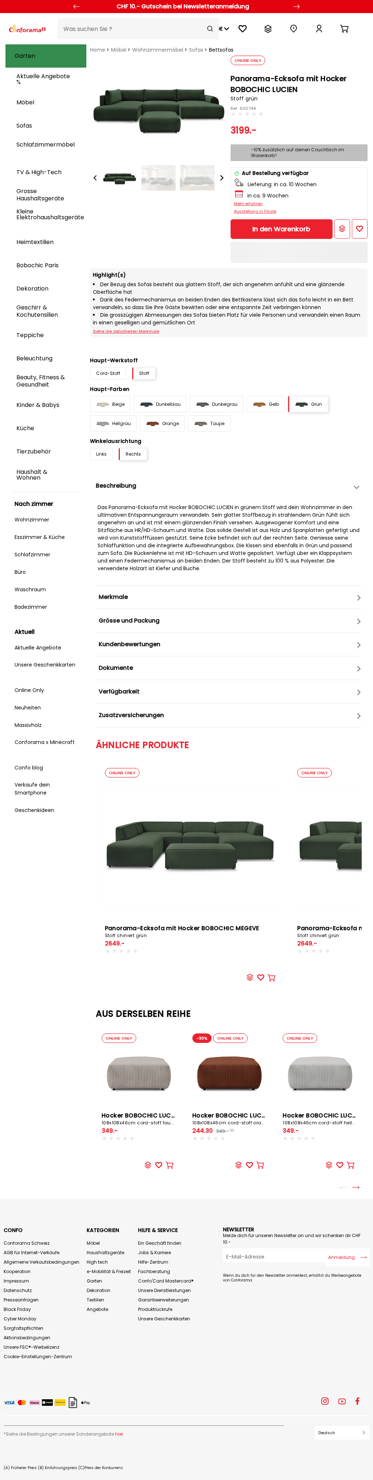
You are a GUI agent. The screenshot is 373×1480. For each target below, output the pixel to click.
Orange (170, 423)
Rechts (133, 454)
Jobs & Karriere (154, 1252)
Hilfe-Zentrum (153, 1262)
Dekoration (98, 1290)
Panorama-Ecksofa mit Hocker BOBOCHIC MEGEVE (182, 931)
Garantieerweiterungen (163, 1300)
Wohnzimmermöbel (157, 49)
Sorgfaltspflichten (23, 1328)
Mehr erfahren (248, 204)
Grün (316, 404)
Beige (118, 404)
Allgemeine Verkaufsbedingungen (41, 1262)
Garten (94, 1281)
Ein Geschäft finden (159, 1243)
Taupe (217, 423)
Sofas (196, 49)
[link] (319, 28)
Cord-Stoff (108, 373)
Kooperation (17, 1271)
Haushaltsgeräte (105, 1252)
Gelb (274, 404)
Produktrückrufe (155, 1309)
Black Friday (17, 1309)
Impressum (16, 1281)
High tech (97, 1262)
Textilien (95, 1300)
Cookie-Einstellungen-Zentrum (38, 1356)
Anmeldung (341, 1257)
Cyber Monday (20, 1319)
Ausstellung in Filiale (255, 211)
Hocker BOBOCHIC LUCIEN (141, 1118)
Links (101, 454)
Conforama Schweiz (27, 1243)
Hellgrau (121, 423)
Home (97, 49)
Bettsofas (221, 49)
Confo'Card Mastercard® (166, 1281)
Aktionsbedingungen (27, 1338)
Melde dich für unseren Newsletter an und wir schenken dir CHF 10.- (292, 1238)
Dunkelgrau (224, 404)
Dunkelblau (168, 404)
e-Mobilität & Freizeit (109, 1271)
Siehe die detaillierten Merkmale (126, 331)
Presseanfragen (21, 1300)
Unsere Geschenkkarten (164, 1319)
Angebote (97, 1309)
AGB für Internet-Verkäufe (31, 1252)
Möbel (118, 49)
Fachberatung (154, 1271)
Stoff (144, 373)
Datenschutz (18, 1290)
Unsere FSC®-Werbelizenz (31, 1347)
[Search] (210, 28)
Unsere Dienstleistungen (164, 1290)
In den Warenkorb (281, 228)
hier (119, 1434)
